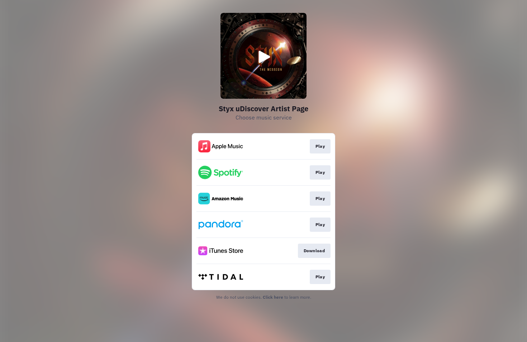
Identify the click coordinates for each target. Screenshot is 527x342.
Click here (273, 297)
